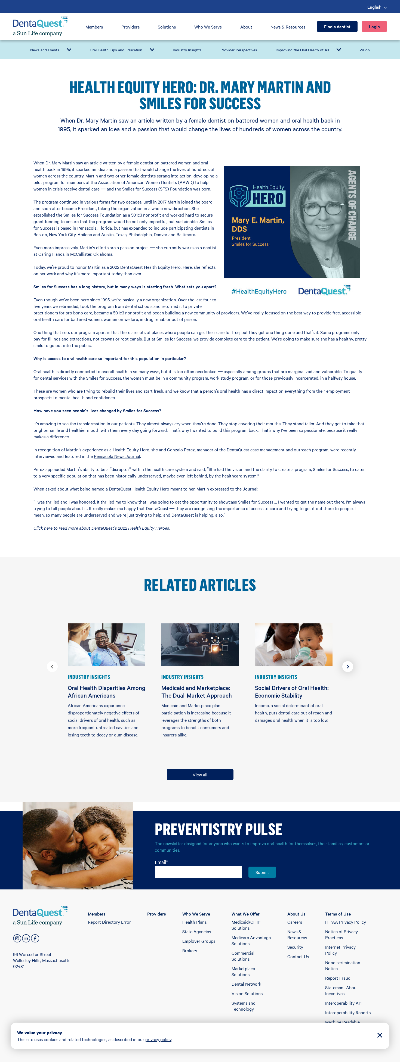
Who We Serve (208, 27)
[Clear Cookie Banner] (379, 1035)
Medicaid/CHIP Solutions (246, 925)
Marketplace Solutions (243, 971)
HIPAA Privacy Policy (345, 922)
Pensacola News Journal (117, 456)
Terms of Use (338, 914)
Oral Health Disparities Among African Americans (106, 691)
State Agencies (196, 931)
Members (94, 27)
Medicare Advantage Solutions (251, 940)
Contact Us (298, 956)
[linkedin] (26, 938)
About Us (296, 914)
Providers (130, 27)
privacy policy (158, 1039)
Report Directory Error (109, 922)
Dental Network (246, 984)
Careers (294, 922)
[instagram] (17, 938)
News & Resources (287, 27)
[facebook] (35, 938)
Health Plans (194, 922)
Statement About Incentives (341, 990)
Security (295, 947)
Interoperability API (343, 1003)
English (374, 7)
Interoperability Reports (348, 1012)
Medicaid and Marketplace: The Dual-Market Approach (196, 691)
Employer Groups (198, 941)
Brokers (189, 950)
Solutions (167, 27)
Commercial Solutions (243, 956)
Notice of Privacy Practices (341, 934)
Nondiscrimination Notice (342, 965)
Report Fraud (337, 978)
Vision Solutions (247, 993)
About (246, 27)
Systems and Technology (244, 1006)
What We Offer (246, 914)
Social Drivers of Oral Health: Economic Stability (292, 691)
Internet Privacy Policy (340, 950)
